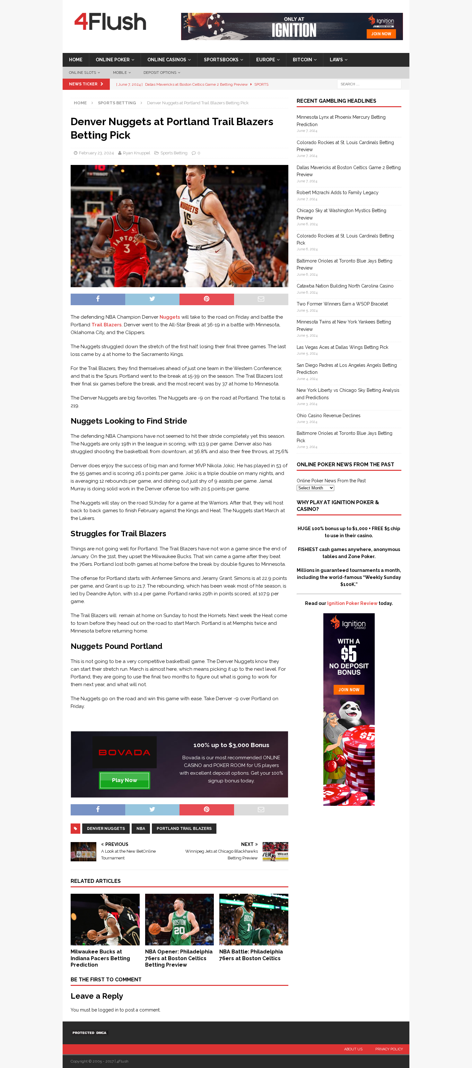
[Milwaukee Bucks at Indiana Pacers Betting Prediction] (105, 941)
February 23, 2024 (96, 153)
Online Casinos (166, 59)
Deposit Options (160, 73)
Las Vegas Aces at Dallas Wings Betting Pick (342, 347)
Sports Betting (174, 153)
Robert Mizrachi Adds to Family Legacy (338, 192)
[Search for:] (369, 84)
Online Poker (113, 59)
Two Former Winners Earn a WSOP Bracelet (342, 303)
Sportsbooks (221, 59)
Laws (336, 59)
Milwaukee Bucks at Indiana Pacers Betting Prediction (100, 958)
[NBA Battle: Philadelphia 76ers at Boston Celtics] (253, 941)
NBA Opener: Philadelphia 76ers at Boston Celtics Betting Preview (179, 958)
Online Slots (82, 73)
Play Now (124, 780)
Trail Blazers (107, 325)
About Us (353, 1049)
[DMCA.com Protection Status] (90, 1032)
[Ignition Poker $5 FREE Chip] (349, 802)
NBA (140, 828)
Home (76, 59)
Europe (265, 59)
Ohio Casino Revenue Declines (329, 415)
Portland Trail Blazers (184, 828)
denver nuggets (106, 828)
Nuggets (170, 317)
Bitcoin (302, 59)
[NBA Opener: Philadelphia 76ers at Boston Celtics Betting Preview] (179, 941)
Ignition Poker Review (352, 603)
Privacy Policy (389, 1049)
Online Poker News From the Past (331, 480)
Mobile (120, 73)
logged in (108, 1009)
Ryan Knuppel (136, 153)
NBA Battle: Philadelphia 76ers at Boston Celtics (251, 955)
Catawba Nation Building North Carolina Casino (345, 286)
